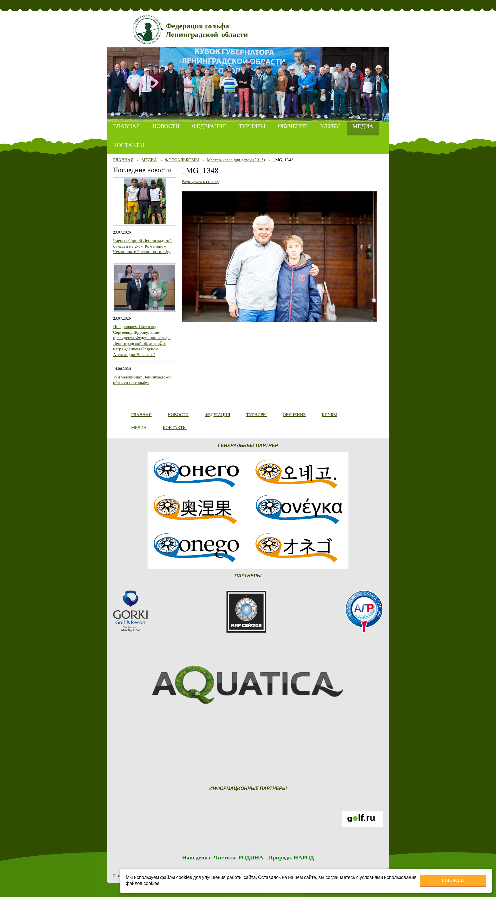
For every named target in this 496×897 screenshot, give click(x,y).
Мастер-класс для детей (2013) (236, 159)
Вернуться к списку (200, 181)
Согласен (453, 880)
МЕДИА (149, 159)
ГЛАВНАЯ (123, 159)
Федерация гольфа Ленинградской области (207, 30)
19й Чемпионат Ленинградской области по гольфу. (142, 379)
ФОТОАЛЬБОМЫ (182, 159)
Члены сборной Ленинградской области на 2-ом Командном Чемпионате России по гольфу (142, 245)
